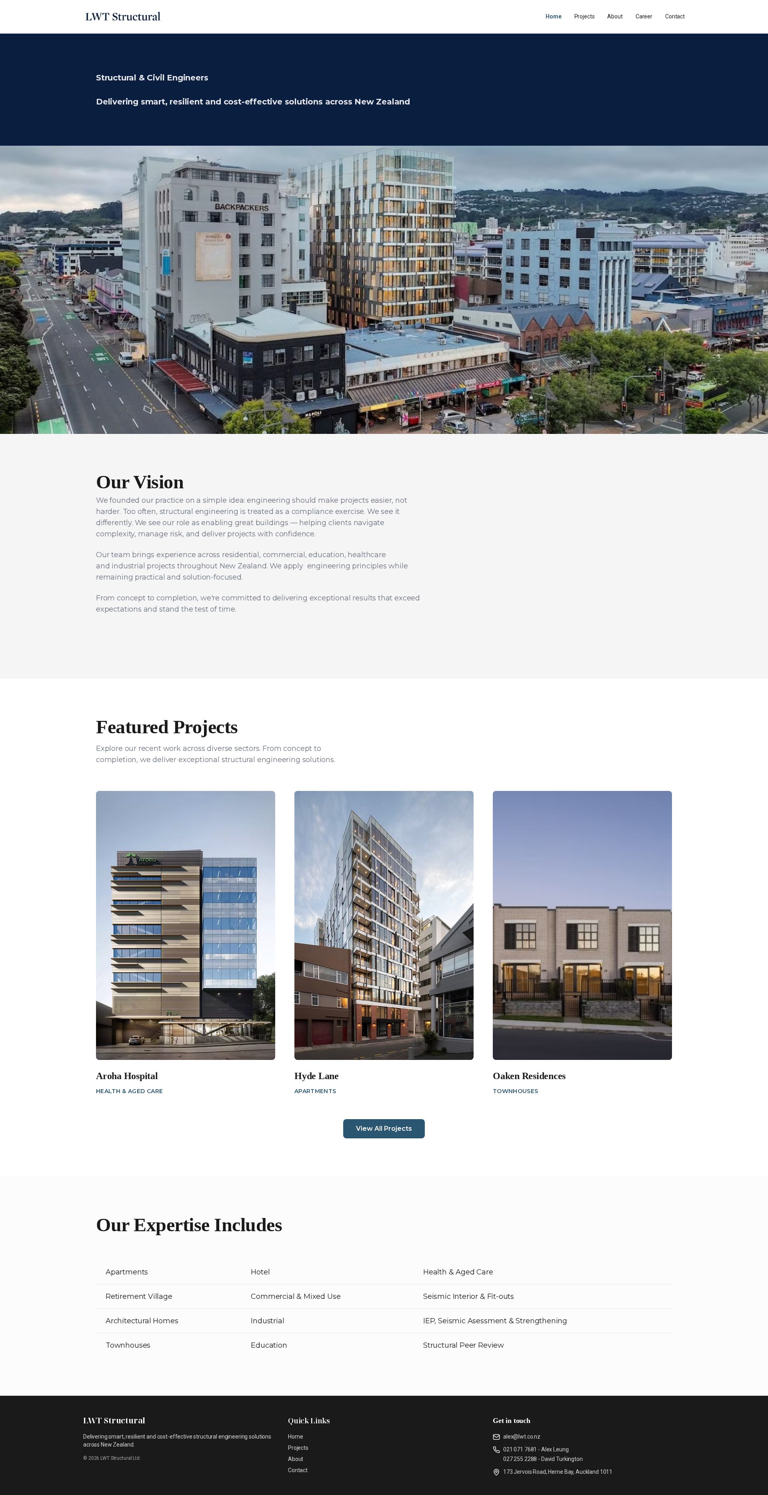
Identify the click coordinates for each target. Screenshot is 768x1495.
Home (553, 16)
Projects (584, 16)
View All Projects (384, 1128)
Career (644, 16)
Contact (675, 16)
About (614, 16)
